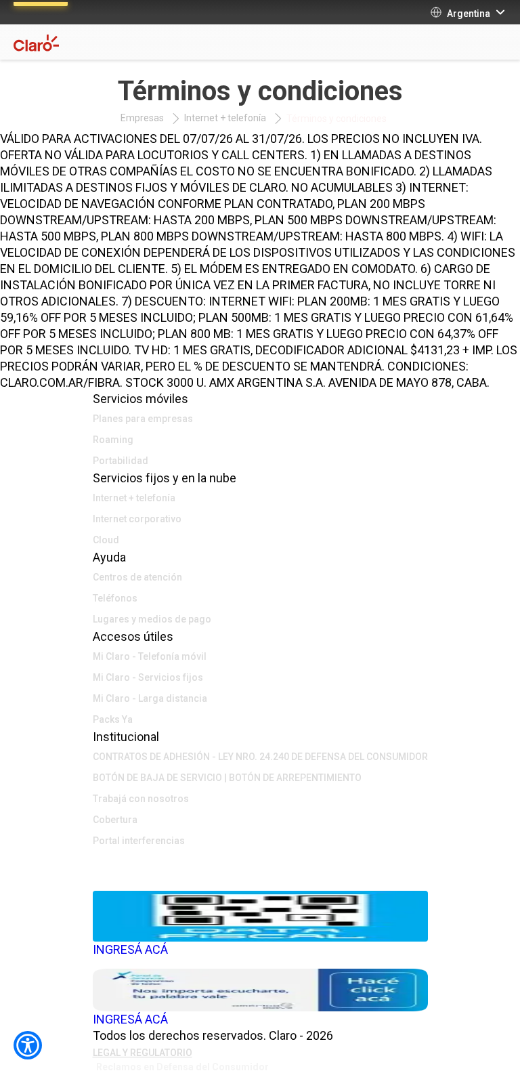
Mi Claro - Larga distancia (150, 698)
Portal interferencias (139, 840)
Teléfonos (115, 598)
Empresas (142, 117)
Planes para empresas (143, 418)
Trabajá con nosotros (141, 798)
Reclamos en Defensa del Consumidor (182, 1066)
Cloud (106, 539)
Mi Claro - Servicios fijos (148, 677)
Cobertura (115, 819)
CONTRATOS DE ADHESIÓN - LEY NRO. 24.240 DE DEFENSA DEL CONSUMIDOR (260, 756)
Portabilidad (120, 460)
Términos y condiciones (336, 118)
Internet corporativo (137, 518)
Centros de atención (137, 577)
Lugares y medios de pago (152, 619)
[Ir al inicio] (260, 860)
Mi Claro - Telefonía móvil (150, 656)
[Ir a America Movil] (260, 880)
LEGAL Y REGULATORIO (142, 1052)
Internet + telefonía (225, 117)
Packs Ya (113, 719)
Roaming (113, 439)
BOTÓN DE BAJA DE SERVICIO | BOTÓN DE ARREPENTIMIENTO (227, 777)
